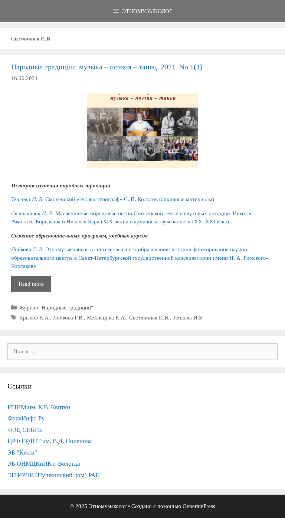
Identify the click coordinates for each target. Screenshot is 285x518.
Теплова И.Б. (188, 318)
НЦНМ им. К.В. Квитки (38, 407)
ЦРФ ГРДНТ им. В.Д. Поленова (49, 441)
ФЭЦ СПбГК (24, 429)
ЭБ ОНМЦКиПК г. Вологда (43, 463)
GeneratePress (199, 506)
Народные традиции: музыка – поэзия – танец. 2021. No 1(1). (107, 67)
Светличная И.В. (149, 318)
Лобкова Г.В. (68, 318)
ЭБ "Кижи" (22, 452)
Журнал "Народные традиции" (56, 308)
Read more (35, 286)
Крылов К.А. (34, 318)
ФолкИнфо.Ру (26, 418)
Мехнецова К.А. (106, 318)
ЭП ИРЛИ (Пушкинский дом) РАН (53, 475)
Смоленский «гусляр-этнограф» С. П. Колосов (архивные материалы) (112, 199)
